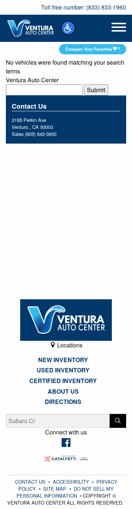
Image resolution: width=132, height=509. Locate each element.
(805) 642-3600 (40, 133)
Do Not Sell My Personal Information (65, 492)
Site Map (55, 488)
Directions (63, 401)
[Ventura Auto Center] (30, 27)
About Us (63, 391)
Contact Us (31, 481)
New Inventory (63, 360)
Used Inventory (63, 370)
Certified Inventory (63, 381)
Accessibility (72, 481)
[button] (68, 28)
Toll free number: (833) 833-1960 (83, 7)
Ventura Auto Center (32, 80)
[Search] (118, 421)
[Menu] (118, 28)
